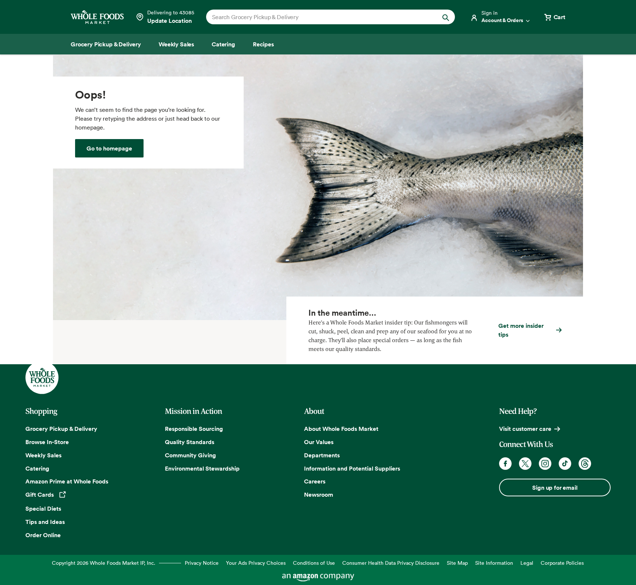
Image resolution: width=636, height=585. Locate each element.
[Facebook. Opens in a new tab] (505, 463)
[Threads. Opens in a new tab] (585, 463)
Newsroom (318, 494)
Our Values (318, 442)
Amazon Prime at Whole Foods (66, 481)
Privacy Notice (202, 562)
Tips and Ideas (45, 522)
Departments (322, 455)
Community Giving (190, 455)
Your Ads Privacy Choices (256, 562)
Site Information (494, 562)
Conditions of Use (314, 562)
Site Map (457, 562)
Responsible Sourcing (194, 429)
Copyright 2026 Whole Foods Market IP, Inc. (103, 562)
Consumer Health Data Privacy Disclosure (390, 562)
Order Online (43, 535)
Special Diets (43, 508)
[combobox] (318, 17)
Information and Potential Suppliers (352, 468)
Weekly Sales (43, 455)
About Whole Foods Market (341, 429)
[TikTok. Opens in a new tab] (565, 463)
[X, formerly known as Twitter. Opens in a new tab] (525, 463)
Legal (526, 562)
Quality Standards (189, 442)
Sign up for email (554, 487)
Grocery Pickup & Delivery (61, 429)
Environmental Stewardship (202, 468)
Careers (314, 481)
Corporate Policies (562, 562)
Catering (37, 468)
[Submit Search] (445, 17)
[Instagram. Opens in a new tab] (545, 463)
